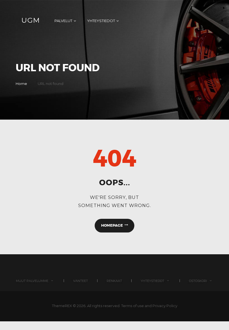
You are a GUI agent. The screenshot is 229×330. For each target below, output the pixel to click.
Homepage (112, 225)
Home (21, 83)
